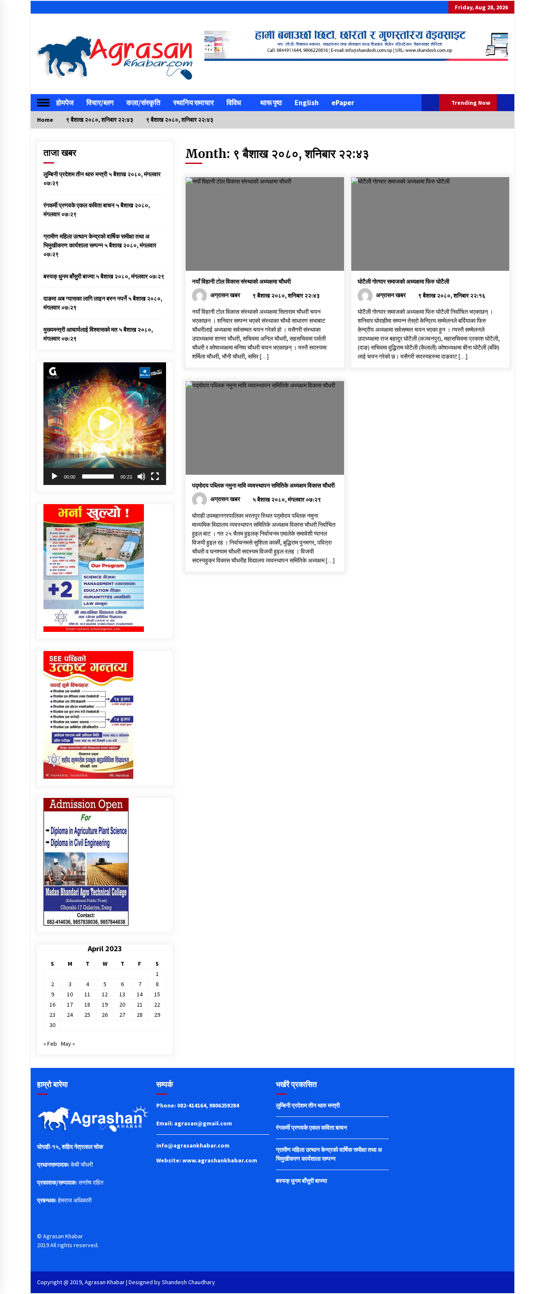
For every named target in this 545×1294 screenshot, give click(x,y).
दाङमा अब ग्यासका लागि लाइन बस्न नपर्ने (85, 298)
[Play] (54, 476)
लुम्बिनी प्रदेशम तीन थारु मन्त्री (75, 174)
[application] (104, 423)
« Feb (50, 1043)
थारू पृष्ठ (271, 102)
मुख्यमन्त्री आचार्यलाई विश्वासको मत (80, 329)
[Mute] (141, 476)
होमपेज (65, 102)
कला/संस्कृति (143, 102)
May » (68, 1043)
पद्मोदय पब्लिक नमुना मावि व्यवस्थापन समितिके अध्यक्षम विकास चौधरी (263, 485)
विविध (234, 102)
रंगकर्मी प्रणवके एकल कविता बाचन (79, 205)
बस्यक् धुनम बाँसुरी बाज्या (69, 276)
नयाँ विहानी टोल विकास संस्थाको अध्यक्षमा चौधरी (241, 281)
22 (157, 1004)
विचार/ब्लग (100, 102)
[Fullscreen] (155, 476)
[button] (430, 102)
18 (87, 1004)
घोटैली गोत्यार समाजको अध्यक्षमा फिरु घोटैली (403, 281)
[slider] (98, 476)
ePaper (343, 102)
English (307, 102)
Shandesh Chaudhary (188, 1282)
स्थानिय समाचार (193, 102)
